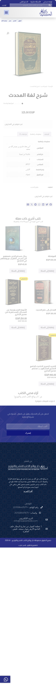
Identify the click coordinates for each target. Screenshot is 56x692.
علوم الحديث (43, 86)
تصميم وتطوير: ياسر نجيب (28, 545)
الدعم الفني (24, 2)
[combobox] (31, 5)
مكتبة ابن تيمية (24, 154)
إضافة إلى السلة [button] (47, 271)
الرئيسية (50, 86)
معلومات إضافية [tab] (35, 134)
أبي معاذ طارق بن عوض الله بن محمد (19, 148)
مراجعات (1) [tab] (23, 134)
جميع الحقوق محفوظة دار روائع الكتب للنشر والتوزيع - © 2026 (28, 540)
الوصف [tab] (46, 134)
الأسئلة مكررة (35, 2)
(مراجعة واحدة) (8, 103)
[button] (6, 12)
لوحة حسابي (47, 2)
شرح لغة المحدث (28, 95)
